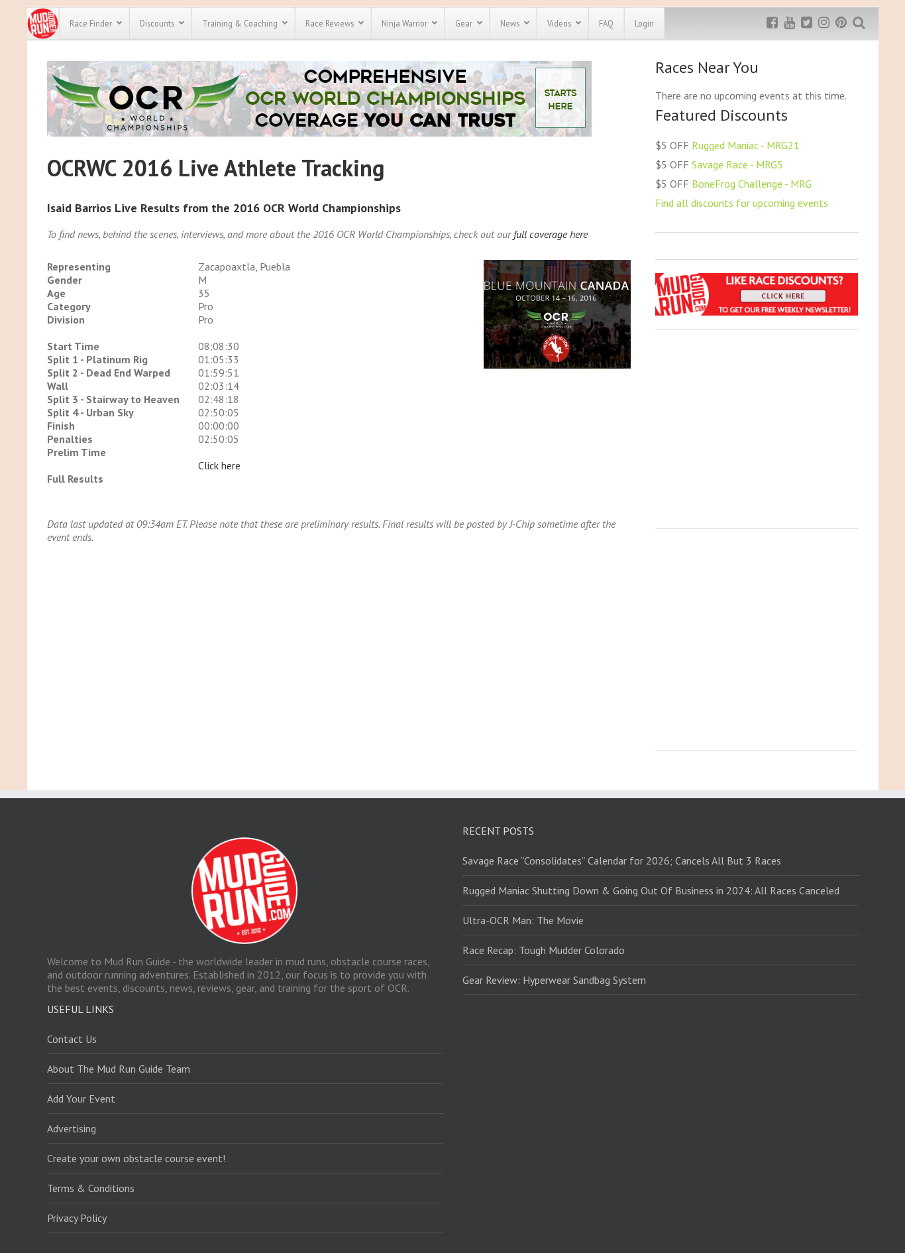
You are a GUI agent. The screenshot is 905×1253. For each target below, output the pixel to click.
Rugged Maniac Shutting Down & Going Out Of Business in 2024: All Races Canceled (650, 890)
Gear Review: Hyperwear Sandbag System (554, 979)
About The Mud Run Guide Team (118, 1068)
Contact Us (72, 1038)
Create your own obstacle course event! (136, 1158)
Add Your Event (81, 1098)
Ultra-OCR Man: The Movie (523, 920)
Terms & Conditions (90, 1188)
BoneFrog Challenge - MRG (752, 183)
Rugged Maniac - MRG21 (746, 145)
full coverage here (550, 234)
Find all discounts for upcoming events (741, 202)
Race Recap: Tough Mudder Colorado (543, 950)
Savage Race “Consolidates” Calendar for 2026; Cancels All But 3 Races (621, 860)
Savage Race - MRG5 (737, 164)
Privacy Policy (77, 1217)
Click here (219, 465)
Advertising (71, 1128)
